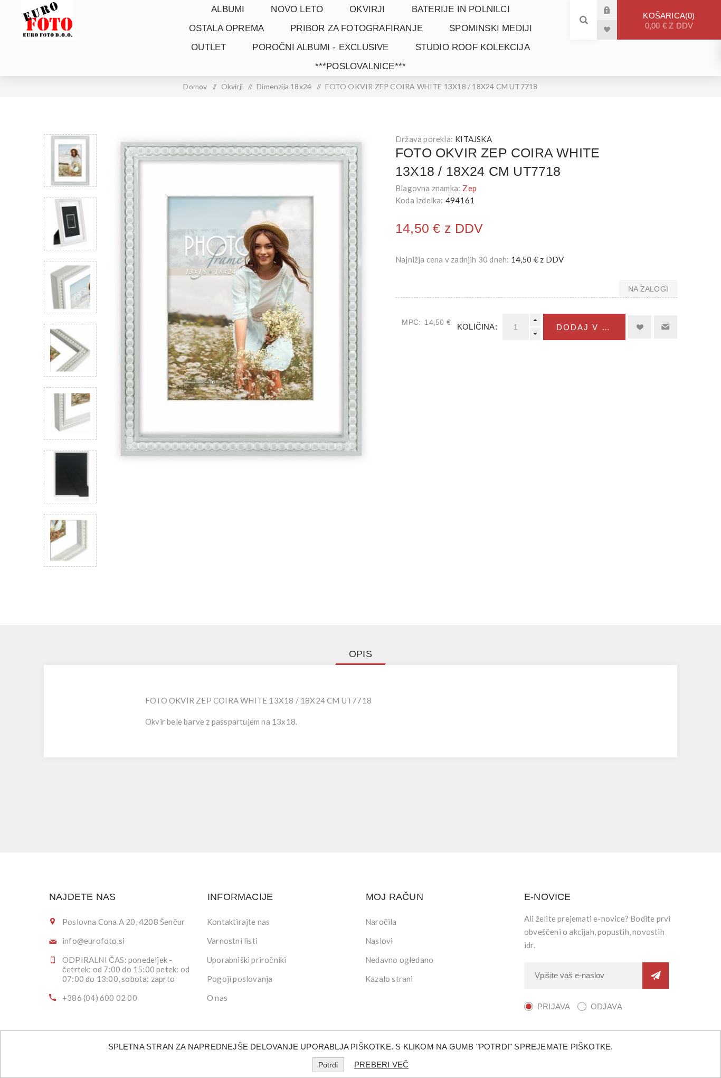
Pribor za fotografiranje (356, 28)
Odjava (606, 1006)
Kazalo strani (389, 978)
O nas (217, 997)
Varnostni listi (232, 940)
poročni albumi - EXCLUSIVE (320, 47)
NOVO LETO (297, 9)
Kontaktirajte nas (238, 921)
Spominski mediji (490, 28)
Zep (469, 188)
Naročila (381, 921)
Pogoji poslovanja (239, 978)
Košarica (668, 20)
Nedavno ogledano (399, 959)
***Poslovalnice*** (360, 66)
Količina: (477, 326)
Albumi (227, 9)
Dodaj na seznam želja (639, 327)
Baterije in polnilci (461, 9)
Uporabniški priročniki (246, 959)
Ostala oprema (226, 28)
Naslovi (379, 940)
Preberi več (381, 1064)
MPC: (411, 322)
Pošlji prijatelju (665, 327)
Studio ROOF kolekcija (472, 47)
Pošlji (655, 975)
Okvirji (367, 9)
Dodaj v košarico (590, 327)
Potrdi (328, 1065)
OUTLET (208, 47)
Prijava (615, 10)
